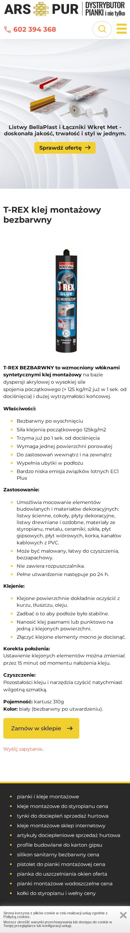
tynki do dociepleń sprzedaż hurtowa (63, 816)
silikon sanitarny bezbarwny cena (58, 854)
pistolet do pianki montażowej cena (61, 864)
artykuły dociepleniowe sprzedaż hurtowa (68, 835)
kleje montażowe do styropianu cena (62, 806)
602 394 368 (34, 29)
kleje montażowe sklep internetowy (61, 825)
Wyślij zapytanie (22, 749)
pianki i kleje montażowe (48, 796)
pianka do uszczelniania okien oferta (62, 874)
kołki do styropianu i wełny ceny (56, 893)
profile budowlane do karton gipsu (59, 845)
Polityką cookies (16, 917)
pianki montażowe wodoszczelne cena (65, 883)
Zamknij (123, 915)
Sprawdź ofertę (60, 148)
